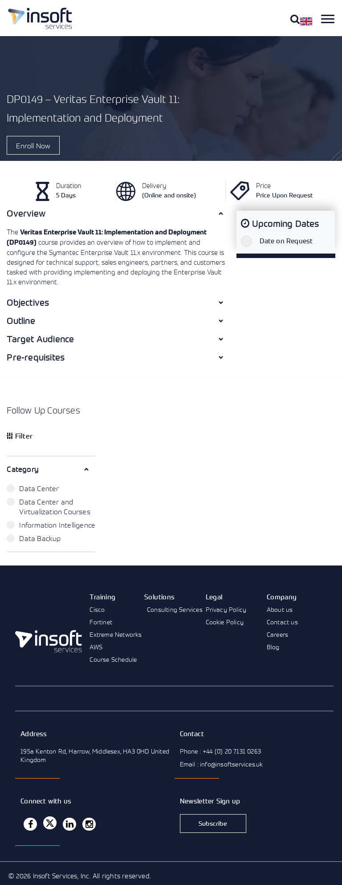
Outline (21, 320)
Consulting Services (175, 609)
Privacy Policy (226, 609)
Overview (26, 213)
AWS (96, 647)
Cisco (97, 609)
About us (280, 609)
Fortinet (101, 622)
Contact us (282, 622)
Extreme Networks (116, 634)
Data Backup (40, 538)
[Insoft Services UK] (40, 18)
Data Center (39, 488)
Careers (277, 634)
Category (23, 469)
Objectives (28, 302)
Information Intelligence (57, 524)
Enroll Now (33, 145)
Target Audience (40, 338)
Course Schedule (113, 659)
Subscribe (213, 823)
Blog (273, 647)
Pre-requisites (36, 357)
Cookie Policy (225, 622)
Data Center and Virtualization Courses (54, 506)
